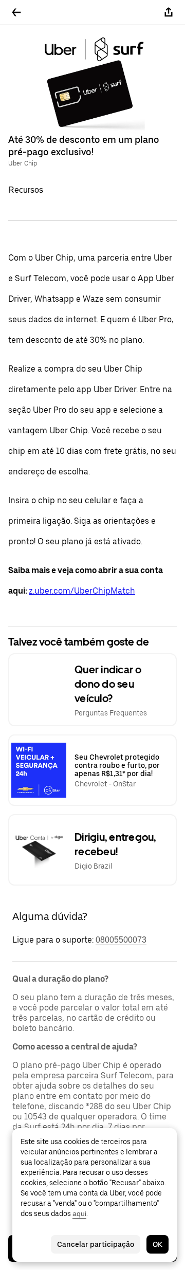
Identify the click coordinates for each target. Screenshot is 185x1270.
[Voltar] (16, 12)
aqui (79, 1213)
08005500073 (121, 939)
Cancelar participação (95, 1244)
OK (157, 1244)
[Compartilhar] (168, 12)
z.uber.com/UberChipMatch (82, 591)
